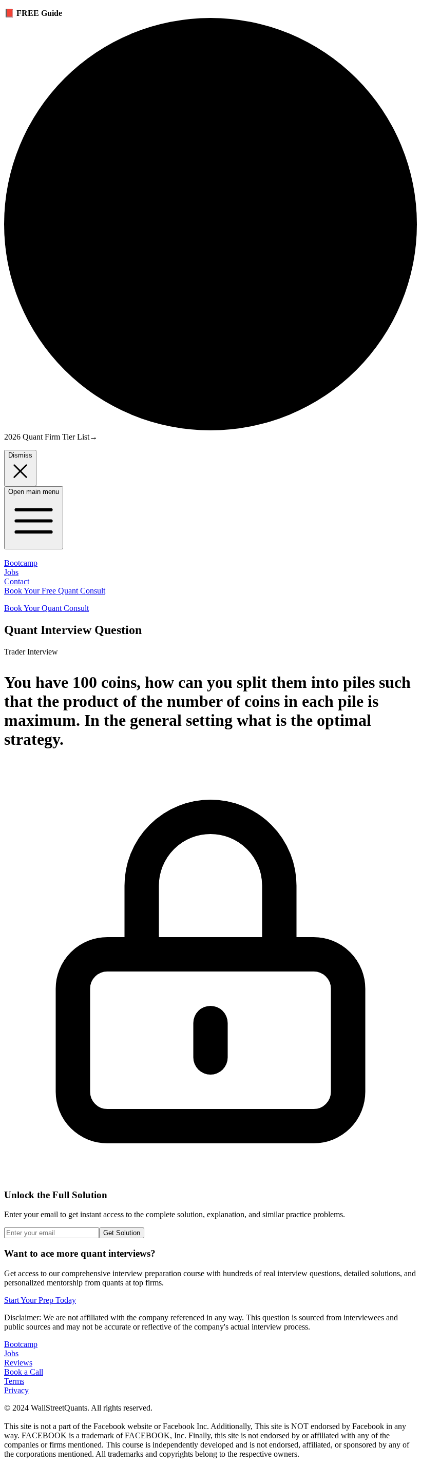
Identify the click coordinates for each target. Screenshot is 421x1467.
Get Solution (121, 1233)
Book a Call (23, 1371)
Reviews (18, 1362)
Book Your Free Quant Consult (54, 590)
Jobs (11, 572)
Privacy (16, 1390)
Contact (16, 581)
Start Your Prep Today (40, 1300)
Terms (14, 1381)
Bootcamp (20, 563)
